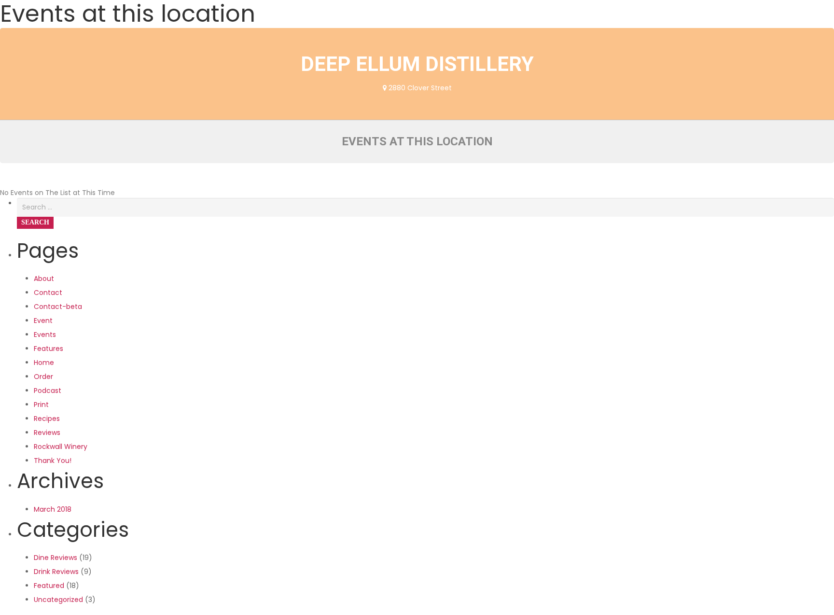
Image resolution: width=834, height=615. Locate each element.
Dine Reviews (55, 557)
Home (44, 362)
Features (48, 348)
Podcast (47, 390)
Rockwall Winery (60, 446)
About (44, 278)
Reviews (47, 432)
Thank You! (52, 460)
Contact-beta (58, 306)
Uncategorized (58, 599)
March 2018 (52, 509)
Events (45, 334)
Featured (49, 585)
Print (41, 404)
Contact (48, 292)
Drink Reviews (56, 571)
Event (43, 320)
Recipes (47, 418)
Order (43, 376)
